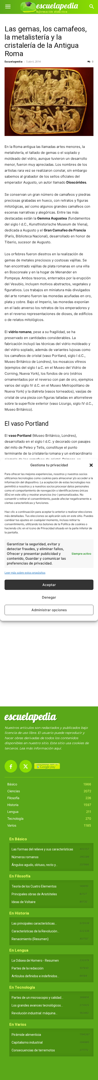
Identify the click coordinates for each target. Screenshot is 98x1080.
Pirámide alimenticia (26, 1035)
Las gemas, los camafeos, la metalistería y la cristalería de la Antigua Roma (46, 41)
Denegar (49, 597)
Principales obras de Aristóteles (34, 894)
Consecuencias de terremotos (33, 1050)
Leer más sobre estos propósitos (25, 572)
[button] (91, 465)
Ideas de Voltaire (24, 902)
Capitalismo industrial (27, 1042)
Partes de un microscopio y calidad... (37, 997)
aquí (57, 748)
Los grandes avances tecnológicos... (37, 1005)
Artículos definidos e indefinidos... (35, 976)
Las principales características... (34, 923)
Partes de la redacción (28, 968)
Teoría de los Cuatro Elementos (34, 886)
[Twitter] (25, 766)
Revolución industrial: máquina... (34, 1013)
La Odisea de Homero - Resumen (35, 960)
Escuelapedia (14, 61)
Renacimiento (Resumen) (30, 939)
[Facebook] (11, 766)
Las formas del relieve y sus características (42, 849)
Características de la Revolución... (35, 931)
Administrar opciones (49, 610)
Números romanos (25, 857)
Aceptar (49, 585)
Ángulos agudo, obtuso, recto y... (35, 865)
